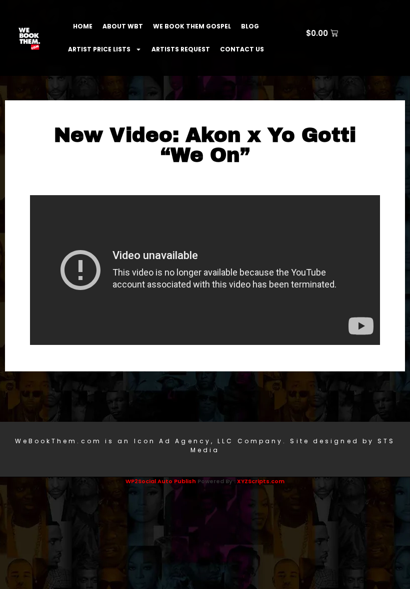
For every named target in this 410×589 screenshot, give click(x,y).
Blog (250, 26)
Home (82, 26)
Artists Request (181, 49)
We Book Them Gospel (192, 26)
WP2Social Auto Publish (161, 481)
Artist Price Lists (99, 49)
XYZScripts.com (260, 481)
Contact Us (242, 49)
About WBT (122, 26)
